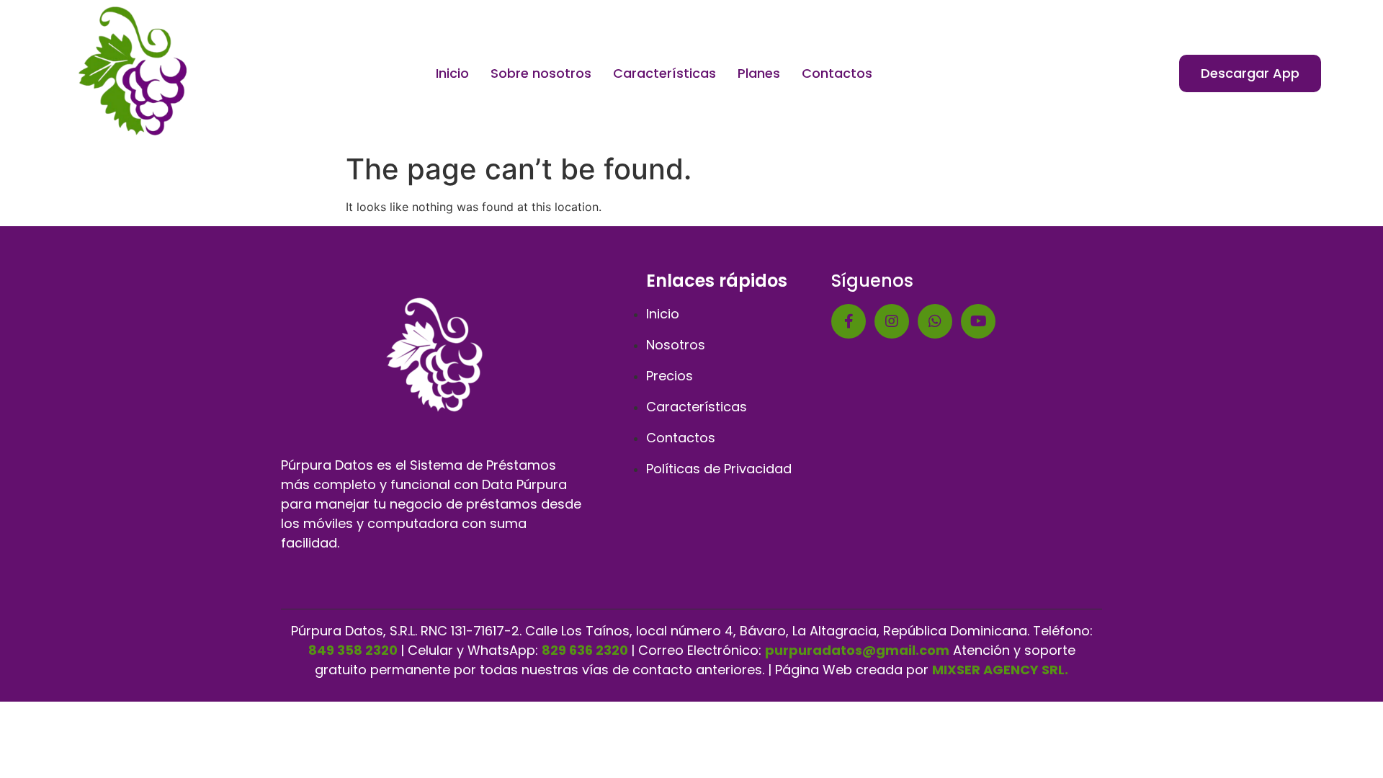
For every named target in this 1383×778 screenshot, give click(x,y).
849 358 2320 (353, 650)
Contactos (837, 73)
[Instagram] (891, 321)
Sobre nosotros (541, 73)
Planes (759, 73)
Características (664, 73)
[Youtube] (978, 321)
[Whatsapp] (935, 321)
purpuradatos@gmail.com (857, 650)
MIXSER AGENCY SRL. (1000, 670)
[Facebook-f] (848, 321)
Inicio (452, 73)
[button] (1250, 73)
